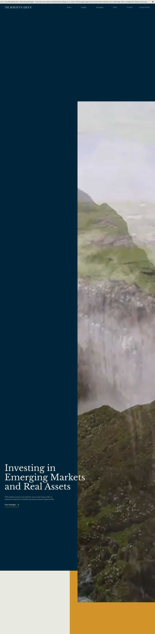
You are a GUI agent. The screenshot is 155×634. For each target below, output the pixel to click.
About (69, 7)
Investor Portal (144, 7)
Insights (83, 7)
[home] (18, 7)
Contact (129, 7)
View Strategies (10, 505)
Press (115, 7)
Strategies (99, 7)
